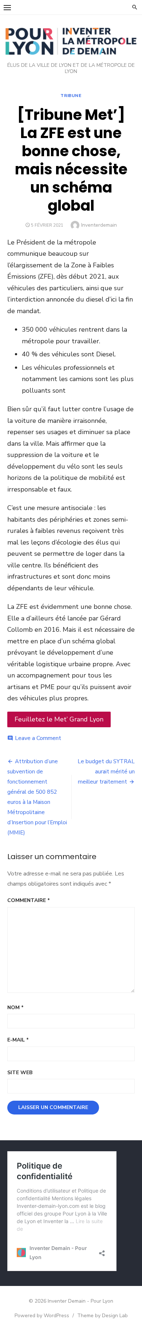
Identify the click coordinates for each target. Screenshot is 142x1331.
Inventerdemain (99, 225)
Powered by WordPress (42, 1315)
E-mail (18, 1039)
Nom (15, 1007)
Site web (19, 1072)
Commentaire (28, 900)
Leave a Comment (38, 738)
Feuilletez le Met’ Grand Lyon (59, 719)
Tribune (70, 95)
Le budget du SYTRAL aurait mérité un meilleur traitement (106, 771)
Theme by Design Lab (102, 1315)
